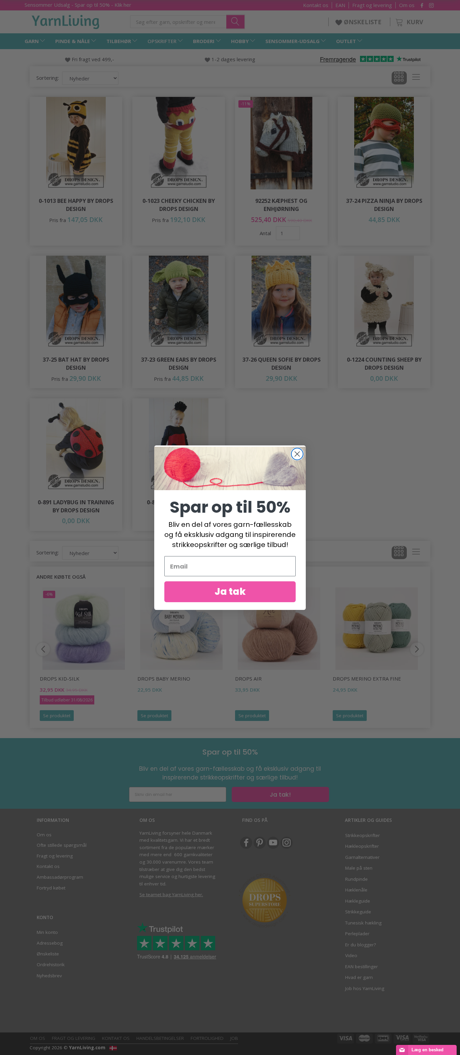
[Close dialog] (297, 454)
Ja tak (230, 591)
